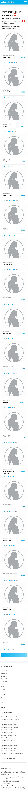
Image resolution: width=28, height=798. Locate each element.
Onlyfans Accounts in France (8, 732)
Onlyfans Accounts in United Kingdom (11, 719)
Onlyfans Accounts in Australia (9, 730)
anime (2, 702)
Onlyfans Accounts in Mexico (8, 748)
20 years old (4, 676)
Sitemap (3, 792)
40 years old (4, 681)
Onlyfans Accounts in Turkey (8, 751)
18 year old (4, 671)
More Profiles (14, 655)
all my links (4, 692)
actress (3, 686)
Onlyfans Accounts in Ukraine (8, 724)
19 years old (4, 673)
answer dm (4, 705)
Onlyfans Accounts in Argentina (9, 727)
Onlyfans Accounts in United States (10, 717)
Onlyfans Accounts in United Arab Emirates (12, 753)
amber (3, 697)
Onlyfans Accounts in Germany (9, 735)
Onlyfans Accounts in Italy (8, 740)
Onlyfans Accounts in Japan (8, 738)
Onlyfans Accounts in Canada (9, 722)
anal (2, 700)
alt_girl (3, 694)
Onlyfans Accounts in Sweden (9, 745)
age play (3, 689)
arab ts (3, 707)
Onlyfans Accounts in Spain (8, 743)
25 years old (4, 679)
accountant (4, 684)
